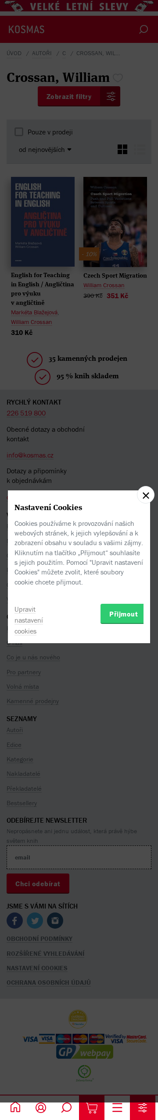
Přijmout (123, 613)
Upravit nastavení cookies (28, 620)
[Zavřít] (145, 495)
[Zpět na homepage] (15, 1107)
